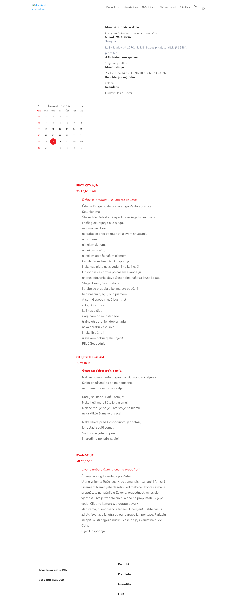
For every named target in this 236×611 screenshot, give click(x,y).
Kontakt (123, 564)
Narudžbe (125, 584)
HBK (121, 594)
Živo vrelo (111, 7)
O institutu (185, 7)
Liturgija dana (131, 7)
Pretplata (124, 574)
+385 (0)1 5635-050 (51, 580)
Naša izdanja (148, 7)
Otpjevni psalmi (167, 7)
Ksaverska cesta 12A (53, 570)
